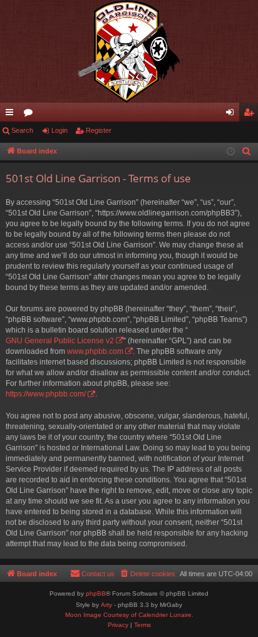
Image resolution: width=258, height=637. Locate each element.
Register (98, 130)
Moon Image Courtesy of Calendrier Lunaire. (129, 614)
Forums (31, 115)
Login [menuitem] (232, 115)
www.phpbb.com (95, 351)
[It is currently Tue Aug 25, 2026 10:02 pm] (231, 152)
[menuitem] (246, 151)
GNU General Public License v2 (60, 340)
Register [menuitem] (251, 115)
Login (59, 130)
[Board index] (129, 51)
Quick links (12, 115)
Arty (106, 604)
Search (22, 130)
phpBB (96, 593)
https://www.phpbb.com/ (46, 394)
